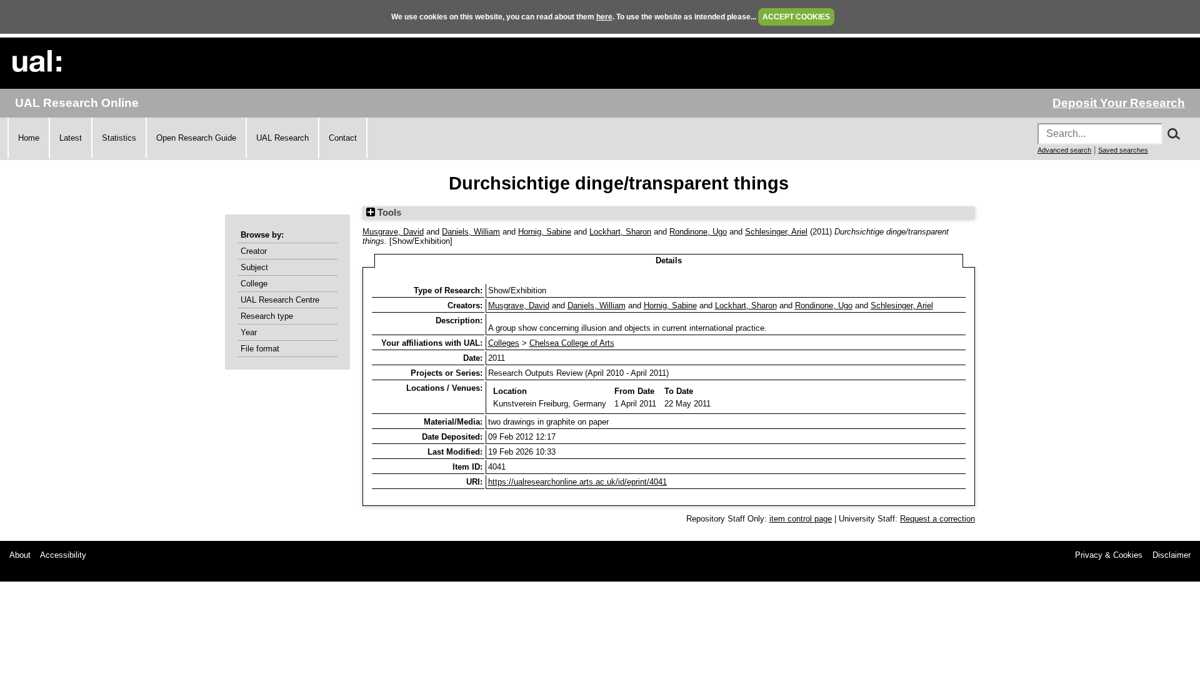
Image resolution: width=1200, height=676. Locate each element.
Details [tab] (669, 260)
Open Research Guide (196, 138)
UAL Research (282, 138)
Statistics (119, 138)
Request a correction (937, 518)
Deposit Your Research (1118, 102)
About (20, 555)
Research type (267, 316)
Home (28, 138)
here (604, 17)
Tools (388, 213)
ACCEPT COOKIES (796, 17)
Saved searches (1123, 150)
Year (249, 332)
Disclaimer (1171, 555)
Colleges (503, 343)
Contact (343, 138)
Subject (254, 267)
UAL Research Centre (280, 300)
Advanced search (1064, 150)
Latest (70, 138)
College (254, 283)
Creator (254, 251)
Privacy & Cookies (1108, 555)
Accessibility (63, 555)
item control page (800, 518)
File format (260, 348)
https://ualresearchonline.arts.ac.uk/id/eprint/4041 (577, 482)
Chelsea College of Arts (571, 343)
